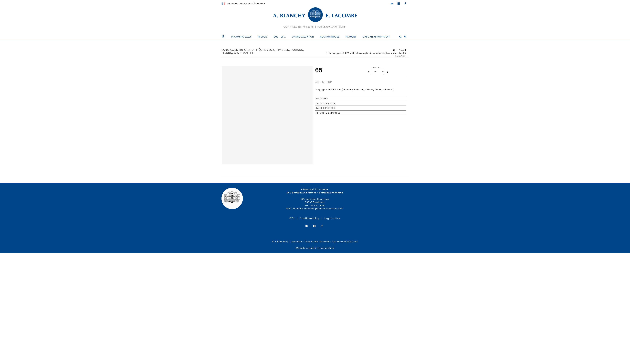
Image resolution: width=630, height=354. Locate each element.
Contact (260, 3)
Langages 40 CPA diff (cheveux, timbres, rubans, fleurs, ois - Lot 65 (367, 53)
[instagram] (398, 3)
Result (402, 50)
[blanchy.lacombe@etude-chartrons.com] (392, 3)
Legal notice (332, 218)
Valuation (232, 3)
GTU (292, 218)
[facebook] (405, 3)
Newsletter (246, 3)
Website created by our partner (315, 248)
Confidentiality (309, 218)
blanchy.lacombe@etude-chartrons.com (318, 208)
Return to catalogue (328, 113)
